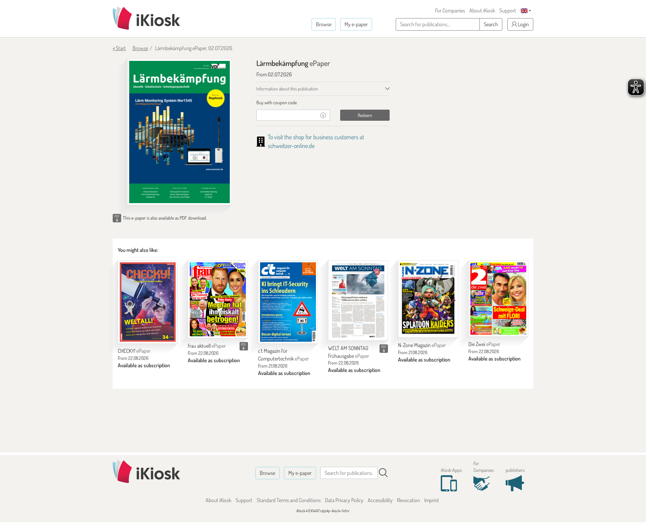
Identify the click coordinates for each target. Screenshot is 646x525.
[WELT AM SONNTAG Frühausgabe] (358, 300)
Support (507, 10)
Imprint (431, 500)
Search (491, 24)
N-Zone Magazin (422, 345)
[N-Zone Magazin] (428, 299)
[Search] (383, 473)
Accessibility (380, 500)
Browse (323, 24)
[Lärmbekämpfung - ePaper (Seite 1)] (179, 132)
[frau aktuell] (218, 299)
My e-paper (356, 24)
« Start (119, 48)
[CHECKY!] (148, 301)
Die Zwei (484, 344)
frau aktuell (207, 345)
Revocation (408, 500)
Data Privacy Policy (344, 500)
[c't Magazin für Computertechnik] (288, 301)
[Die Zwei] (498, 298)
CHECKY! (134, 350)
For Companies (450, 10)
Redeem (365, 115)
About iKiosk (482, 10)
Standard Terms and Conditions (289, 500)
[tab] (323, 102)
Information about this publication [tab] (287, 88)
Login (523, 24)
